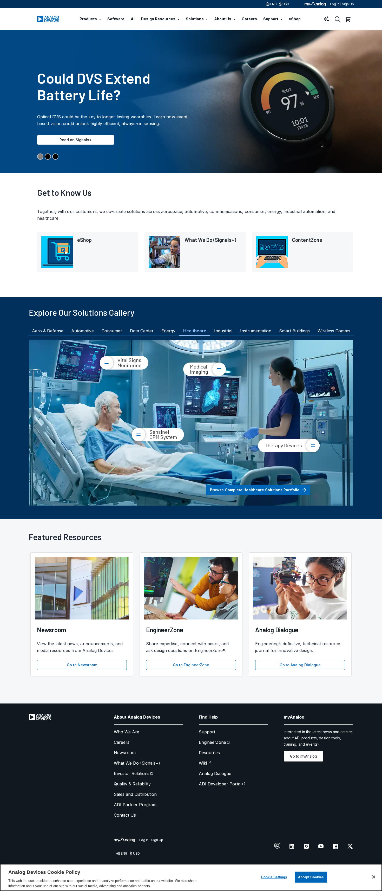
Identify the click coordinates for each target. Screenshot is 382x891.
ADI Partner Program (135, 804)
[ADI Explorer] (326, 19)
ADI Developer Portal (220, 783)
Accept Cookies (311, 877)
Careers (121, 742)
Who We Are (126, 731)
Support (207, 731)
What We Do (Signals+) (137, 763)
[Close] (373, 877)
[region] (191, 877)
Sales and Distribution (135, 794)
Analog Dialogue (215, 773)
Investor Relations (131, 773)
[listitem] (87, 252)
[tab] (47, 331)
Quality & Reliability (132, 783)
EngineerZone (212, 742)
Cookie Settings (274, 877)
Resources (209, 752)
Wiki (203, 763)
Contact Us (125, 815)
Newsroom (125, 752)
